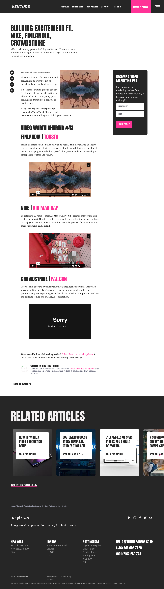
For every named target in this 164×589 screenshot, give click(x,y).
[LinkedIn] (129, 517)
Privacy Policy (51, 577)
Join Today (124, 124)
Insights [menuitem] (117, 6)
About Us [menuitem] (105, 6)
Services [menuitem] (65, 6)
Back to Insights (22, 384)
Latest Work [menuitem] (77, 6)
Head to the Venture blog (24, 484)
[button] (160, 454)
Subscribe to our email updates (77, 354)
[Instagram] (134, 517)
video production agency (82, 368)
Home (13, 506)
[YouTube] (150, 517)
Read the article (27, 454)
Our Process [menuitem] (92, 6)
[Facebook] (140, 517)
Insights (20, 506)
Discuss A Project (141, 6)
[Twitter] (145, 517)
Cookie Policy (66, 577)
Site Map (50, 580)
